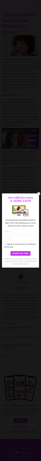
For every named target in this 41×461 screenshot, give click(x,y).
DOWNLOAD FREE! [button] (20, 253)
